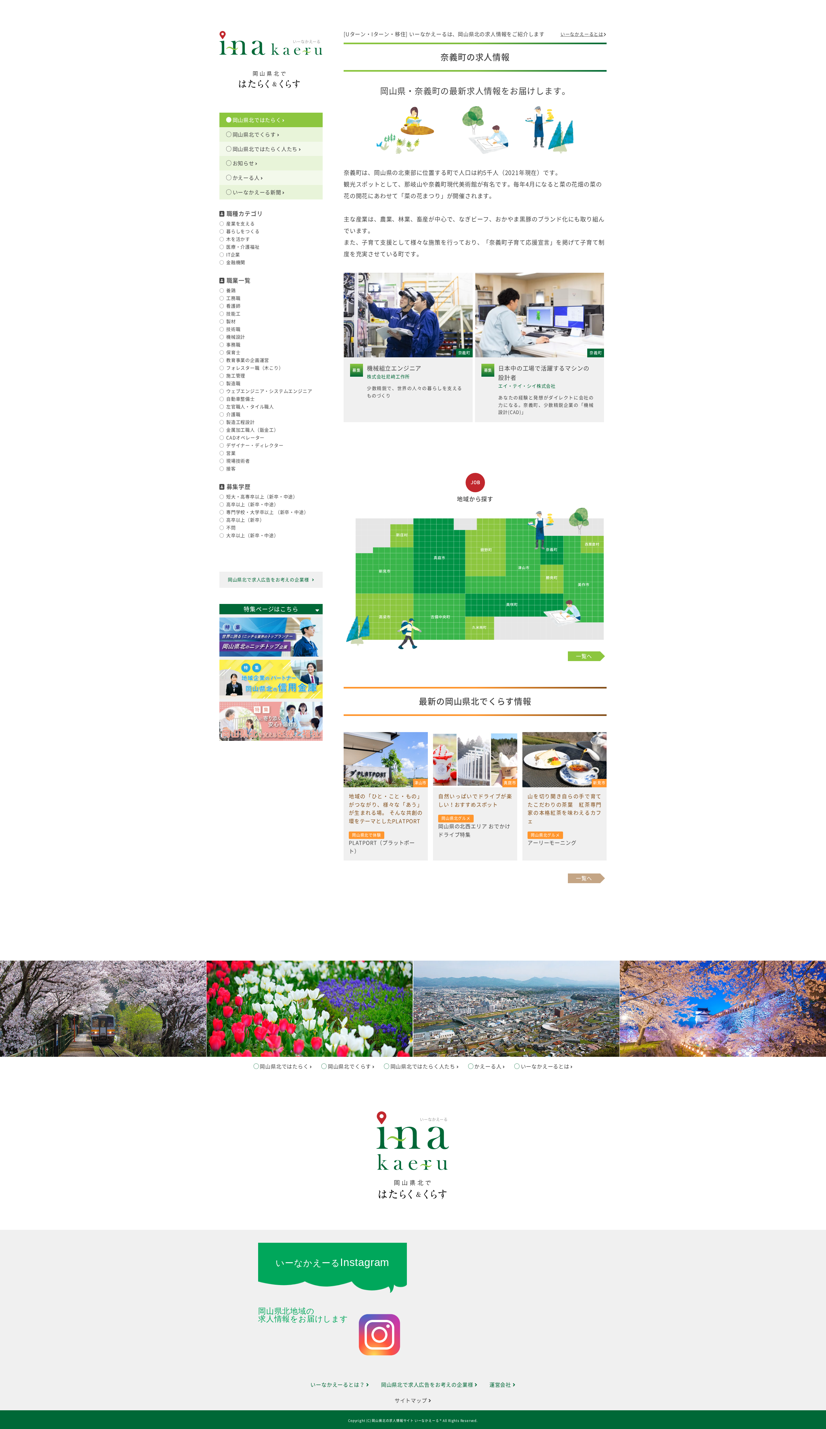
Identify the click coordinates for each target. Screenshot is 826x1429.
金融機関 (235, 262)
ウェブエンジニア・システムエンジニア (269, 391)
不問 (231, 528)
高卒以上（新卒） (245, 520)
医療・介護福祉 (243, 247)
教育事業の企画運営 (247, 360)
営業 (231, 453)
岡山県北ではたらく (257, 120)
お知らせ (243, 163)
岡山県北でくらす (254, 134)
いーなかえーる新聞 (257, 192)
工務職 (233, 298)
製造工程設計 (240, 422)
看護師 (233, 306)
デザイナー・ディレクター (255, 445)
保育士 (233, 352)
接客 (231, 468)
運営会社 (501, 1384)
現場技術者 (238, 461)
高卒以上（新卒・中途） (252, 504)
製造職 (233, 383)
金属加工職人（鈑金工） (252, 430)
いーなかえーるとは (581, 34)
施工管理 (235, 375)
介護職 (233, 414)
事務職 (233, 344)
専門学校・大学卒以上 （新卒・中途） (267, 512)
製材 (231, 321)
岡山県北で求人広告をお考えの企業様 (268, 579)
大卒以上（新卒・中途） (252, 535)
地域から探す (475, 499)
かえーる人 (246, 177)
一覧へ (584, 656)
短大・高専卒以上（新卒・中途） (262, 497)
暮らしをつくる (243, 231)
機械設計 (235, 337)
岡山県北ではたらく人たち (265, 149)
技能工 (233, 313)
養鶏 (231, 290)
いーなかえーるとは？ (338, 1384)
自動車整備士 (240, 399)
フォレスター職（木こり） (255, 368)
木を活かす (238, 239)
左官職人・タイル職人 (250, 406)
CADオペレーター (245, 437)
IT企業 (233, 254)
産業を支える (240, 223)
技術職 (233, 329)
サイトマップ (412, 1400)
